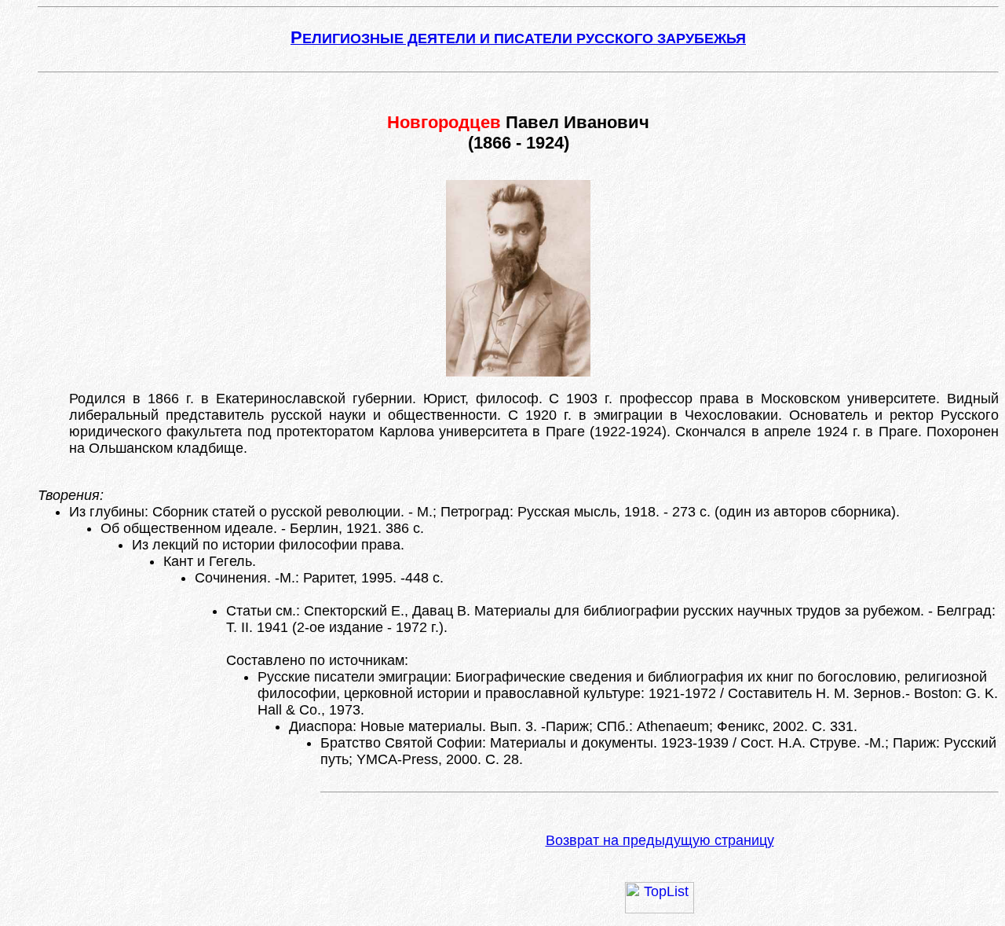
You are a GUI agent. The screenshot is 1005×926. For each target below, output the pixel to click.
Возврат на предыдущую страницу (660, 840)
